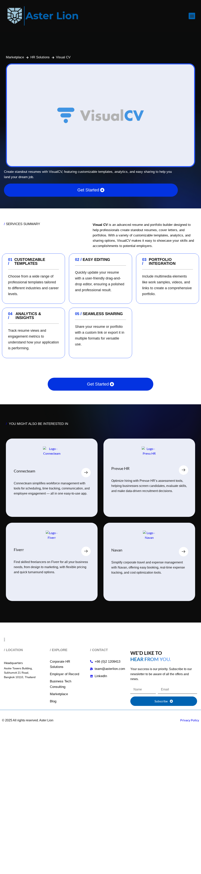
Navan (116, 550)
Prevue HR (120, 468)
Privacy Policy (189, 720)
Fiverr (19, 549)
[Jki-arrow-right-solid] (86, 472)
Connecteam (24, 471)
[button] (192, 16)
